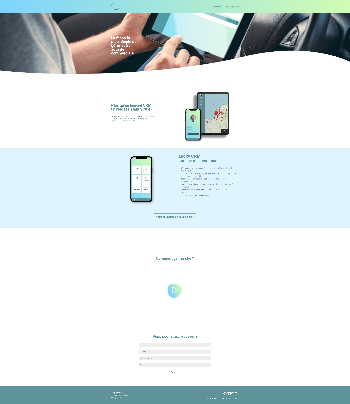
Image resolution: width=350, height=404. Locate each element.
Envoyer (174, 372)
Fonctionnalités (217, 7)
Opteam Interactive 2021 (212, 398)
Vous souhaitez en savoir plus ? (175, 216)
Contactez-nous (232, 7)
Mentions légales (226, 398)
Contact (236, 398)
